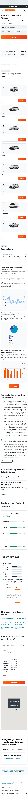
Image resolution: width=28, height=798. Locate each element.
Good (6, 569)
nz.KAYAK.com (5, 770)
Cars (11, 770)
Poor (6, 576)
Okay (6, 571)
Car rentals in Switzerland (19, 770)
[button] (26, 6)
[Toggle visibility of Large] (11, 345)
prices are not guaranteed (7, 783)
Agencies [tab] (5, 749)
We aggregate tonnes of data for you (12, 790)
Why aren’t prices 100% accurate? (11, 793)
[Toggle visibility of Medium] (11, 340)
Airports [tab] (13, 749)
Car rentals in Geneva (8, 771)
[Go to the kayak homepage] (10, 10)
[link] (14, 386)
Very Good (7, 567)
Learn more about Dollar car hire (12, 758)
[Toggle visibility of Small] (11, 336)
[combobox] (6, 21)
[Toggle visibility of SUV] (11, 338)
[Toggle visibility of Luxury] (11, 343)
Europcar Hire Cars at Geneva (6, 623)
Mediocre (7, 575)
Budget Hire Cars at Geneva (20, 623)
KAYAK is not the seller (8, 788)
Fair (6, 573)
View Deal (22, 100)
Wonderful (7, 566)
